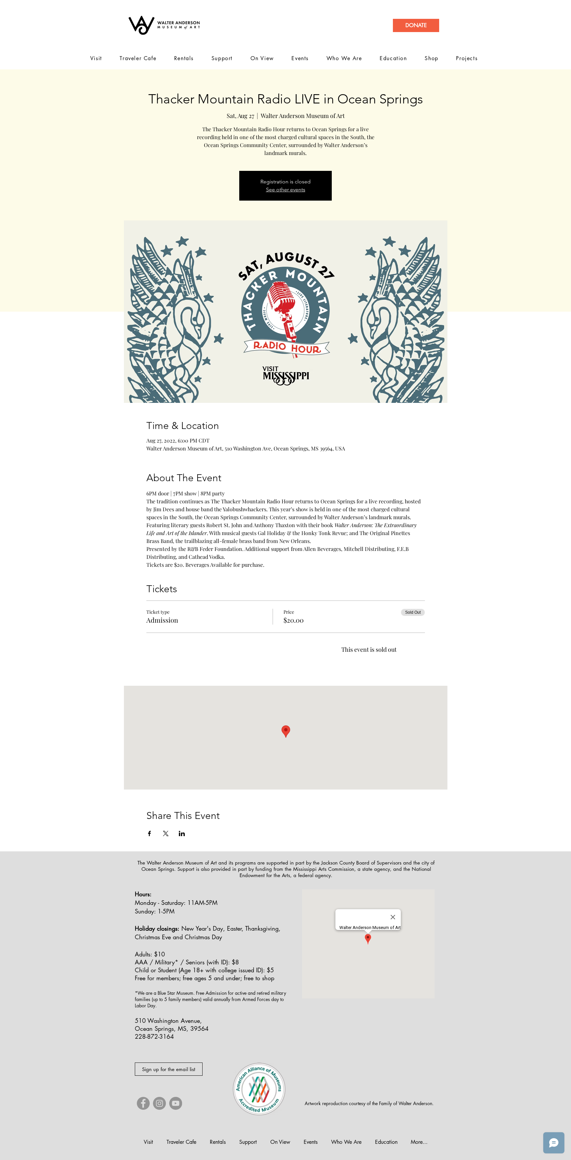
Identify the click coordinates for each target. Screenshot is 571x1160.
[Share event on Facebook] (149, 833)
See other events (285, 189)
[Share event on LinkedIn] (182, 833)
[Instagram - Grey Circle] (159, 1103)
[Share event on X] (166, 833)
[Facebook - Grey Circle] (143, 1103)
